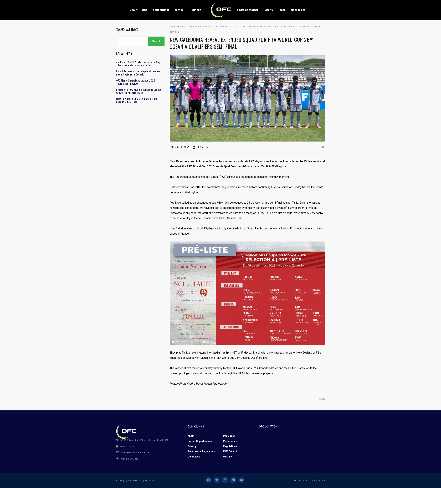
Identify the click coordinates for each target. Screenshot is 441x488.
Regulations (230, 446)
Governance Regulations (202, 451)
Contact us (194, 456)
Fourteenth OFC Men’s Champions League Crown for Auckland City (139, 91)
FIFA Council (230, 451)
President (229, 436)
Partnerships (230, 441)
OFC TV (227, 456)
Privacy (192, 446)
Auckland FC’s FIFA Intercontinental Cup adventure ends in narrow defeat (138, 64)
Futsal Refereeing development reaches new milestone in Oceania (138, 73)
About (191, 436)
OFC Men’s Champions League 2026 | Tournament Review (136, 82)
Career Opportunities (200, 441)
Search (156, 41)
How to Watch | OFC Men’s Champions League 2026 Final (136, 100)
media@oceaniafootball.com (135, 452)
